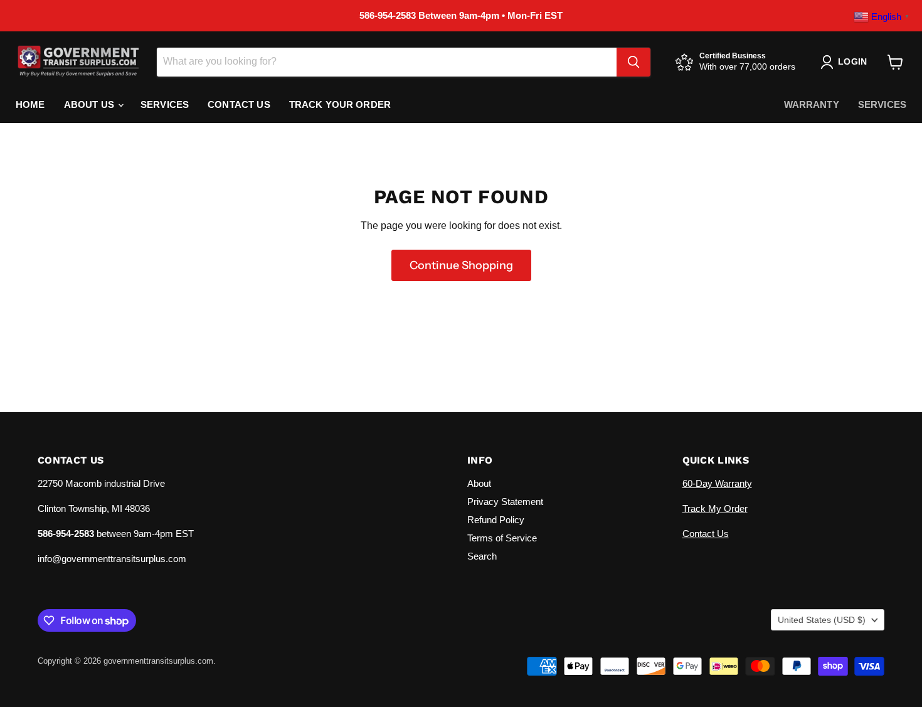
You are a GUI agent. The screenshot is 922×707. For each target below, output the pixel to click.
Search (482, 556)
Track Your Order (340, 104)
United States (822, 620)
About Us (90, 104)
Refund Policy (495, 519)
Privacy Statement (505, 501)
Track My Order (715, 508)
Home (30, 104)
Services (164, 104)
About (479, 483)
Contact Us (239, 104)
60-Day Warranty (717, 483)
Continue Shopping (461, 265)
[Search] (633, 62)
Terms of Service (502, 538)
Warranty (811, 104)
